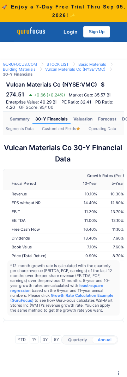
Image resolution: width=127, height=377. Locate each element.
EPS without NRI (27, 202)
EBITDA (18, 220)
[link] (20, 64)
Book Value (22, 247)
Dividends (21, 238)
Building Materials (19, 69)
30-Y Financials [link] (17, 74)
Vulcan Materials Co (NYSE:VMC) (75, 69)
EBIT (16, 211)
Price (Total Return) (29, 255)
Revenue (19, 194)
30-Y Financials (51, 119)
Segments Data (20, 128)
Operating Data (102, 128)
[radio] (77, 340)
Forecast (107, 119)
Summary (20, 119)
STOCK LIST (58, 64)
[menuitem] (19, 119)
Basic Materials (92, 64)
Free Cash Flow (26, 229)
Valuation (82, 119)
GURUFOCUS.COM (20, 64)
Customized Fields (59, 128)
